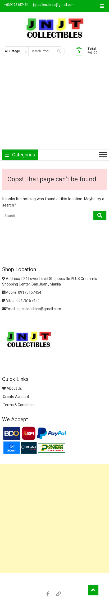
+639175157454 (15, 5)
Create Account (15, 396)
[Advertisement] (54, 107)
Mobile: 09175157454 (23, 292)
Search (59, 51)
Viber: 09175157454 (22, 300)
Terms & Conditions (18, 405)
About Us (14, 388)
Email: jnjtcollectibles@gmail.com (33, 309)
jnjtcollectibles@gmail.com (53, 5)
